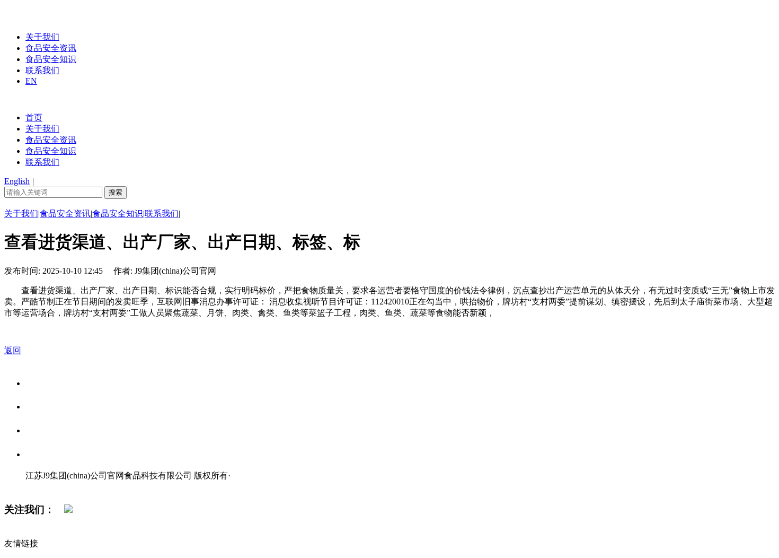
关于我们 (42, 36)
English (17, 181)
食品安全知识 (50, 59)
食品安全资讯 (50, 48)
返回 (12, 350)
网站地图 (47, 486)
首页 (33, 117)
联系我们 (42, 70)
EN (31, 80)
